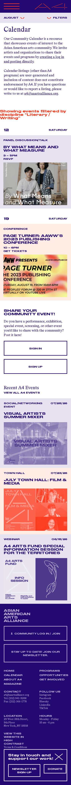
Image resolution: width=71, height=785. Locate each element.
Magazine (13, 684)
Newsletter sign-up (24, 771)
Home (9, 671)
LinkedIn (44, 705)
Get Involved (52, 679)
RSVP (8, 159)
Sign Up (35, 367)
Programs (49, 671)
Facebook (45, 698)
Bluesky (44, 701)
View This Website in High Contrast (14, 738)
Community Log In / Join (37, 634)
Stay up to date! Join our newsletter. (35, 653)
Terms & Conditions (15, 747)
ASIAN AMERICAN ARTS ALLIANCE (17, 616)
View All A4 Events (22, 393)
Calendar (13, 675)
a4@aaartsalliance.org (41, 93)
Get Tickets (15, 251)
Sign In (35, 348)
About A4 (13, 679)
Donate (55, 769)
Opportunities (54, 675)
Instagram (45, 695)
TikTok (43, 708)
